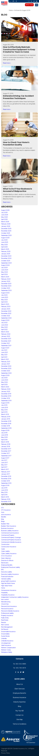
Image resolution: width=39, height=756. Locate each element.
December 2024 (6, 256)
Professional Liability (7, 613)
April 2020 (4, 384)
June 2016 (4, 490)
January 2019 (5, 419)
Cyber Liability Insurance (8, 553)
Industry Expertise (19, 702)
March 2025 (5, 249)
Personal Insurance (7, 609)
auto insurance (6, 514)
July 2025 (4, 240)
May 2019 (4, 410)
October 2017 (5, 453)
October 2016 (5, 481)
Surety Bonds (5, 636)
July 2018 (4, 433)
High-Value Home (6, 586)
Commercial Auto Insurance (10, 533)
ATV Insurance (5, 510)
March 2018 (5, 442)
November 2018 (6, 423)
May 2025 (4, 244)
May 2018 (4, 437)
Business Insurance (7, 528)
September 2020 (6, 373)
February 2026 (5, 224)
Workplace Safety (6, 652)
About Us (19, 684)
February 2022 (5, 334)
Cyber (3, 549)
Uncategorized (5, 643)
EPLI (2, 569)
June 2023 (4, 297)
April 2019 (4, 412)
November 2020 (6, 368)
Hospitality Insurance (7, 595)
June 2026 (4, 215)
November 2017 (6, 451)
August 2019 (5, 403)
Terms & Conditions (19, 724)
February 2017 (5, 472)
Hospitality (4, 592)
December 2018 (6, 421)
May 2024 (4, 272)
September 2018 (6, 428)
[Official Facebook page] (29, 1)
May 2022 (4, 327)
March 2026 (5, 221)
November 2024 (6, 258)
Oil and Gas (5, 604)
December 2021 (6, 338)
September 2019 (6, 400)
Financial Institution (7, 576)
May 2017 (4, 465)
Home (11, 10)
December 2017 (6, 449)
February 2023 (5, 306)
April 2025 (4, 247)
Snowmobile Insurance (8, 631)
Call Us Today (29, 4)
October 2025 (5, 233)
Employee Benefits (6, 565)
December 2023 (6, 283)
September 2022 (6, 318)
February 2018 (5, 444)
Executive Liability (6, 572)
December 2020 (6, 366)
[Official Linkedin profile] (31, 1)
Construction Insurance (8, 547)
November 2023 (6, 286)
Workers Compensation (8, 647)
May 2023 (4, 300)
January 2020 (5, 391)
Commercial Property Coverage (11, 537)
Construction (5, 544)
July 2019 (4, 405)
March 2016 (5, 497)
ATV (2, 508)
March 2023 (5, 304)
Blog (19, 706)
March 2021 (5, 359)
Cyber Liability (5, 551)
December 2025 (6, 228)
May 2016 (4, 492)
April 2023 (4, 302)
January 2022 (5, 336)
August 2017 (5, 458)
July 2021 (4, 350)
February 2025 (5, 251)
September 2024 (6, 263)
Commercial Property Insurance (11, 540)
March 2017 (5, 469)
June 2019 (4, 407)
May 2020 (4, 382)
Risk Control (5, 625)
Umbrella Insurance (7, 641)
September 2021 (6, 345)
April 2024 (4, 274)
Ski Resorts (4, 629)
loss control (5, 599)
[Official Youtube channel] (36, 1)
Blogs (3, 521)
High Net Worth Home (8, 583)
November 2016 (6, 478)
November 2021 (6, 341)
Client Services (19, 689)
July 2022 (4, 322)
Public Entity (5, 618)
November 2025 (6, 231)
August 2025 (5, 238)
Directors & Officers (7, 560)
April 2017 (4, 467)
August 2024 (5, 265)
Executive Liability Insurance (10, 574)
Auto (2, 512)
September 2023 (6, 290)
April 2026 (4, 219)
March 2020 (5, 387)
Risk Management (7, 627)
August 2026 (5, 210)
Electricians (4, 563)
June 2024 (4, 270)
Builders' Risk (5, 524)
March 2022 (5, 332)
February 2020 (5, 389)
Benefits (3, 517)
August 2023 (5, 293)
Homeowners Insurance (8, 590)
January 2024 (5, 281)
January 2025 (5, 254)
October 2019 (5, 398)
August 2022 (5, 320)
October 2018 (5, 426)
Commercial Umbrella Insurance (11, 542)
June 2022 (4, 325)
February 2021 (5, 361)
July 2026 (4, 212)
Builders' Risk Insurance (8, 526)
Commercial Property (7, 535)
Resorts (3, 622)
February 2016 (5, 499)
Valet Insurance (6, 645)
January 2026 (5, 226)
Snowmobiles (5, 634)
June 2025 (4, 242)
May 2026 (4, 217)
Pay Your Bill (19, 711)
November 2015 (6, 501)
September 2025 (6, 235)
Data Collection (6, 558)
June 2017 (4, 462)
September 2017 (6, 456)
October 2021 (5, 343)
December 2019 (6, 394)
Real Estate (4, 620)
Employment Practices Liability (10, 567)
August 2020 (5, 375)
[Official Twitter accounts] (34, 1)
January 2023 (5, 309)
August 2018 (5, 430)
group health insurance (8, 581)
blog (2, 519)
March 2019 (5, 414)
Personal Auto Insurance (9, 606)
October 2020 (5, 371)
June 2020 (4, 380)
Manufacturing (5, 602)
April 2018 (4, 440)
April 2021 (4, 357)
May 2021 (4, 355)
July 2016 (4, 488)
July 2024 (4, 267)
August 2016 (5, 485)
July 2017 (4, 460)
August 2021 (5, 348)
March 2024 (5, 277)
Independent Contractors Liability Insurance (14, 597)
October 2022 (5, 316)
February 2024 (5, 279)
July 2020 (4, 378)
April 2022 (4, 329)
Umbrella (4, 638)
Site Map (20, 719)
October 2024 (5, 261)
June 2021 (4, 352)
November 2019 (6, 396)
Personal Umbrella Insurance (10, 611)
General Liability (6, 579)
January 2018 (5, 446)
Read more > (7, 63)
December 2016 (6, 476)
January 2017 (5, 474)
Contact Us (19, 715)
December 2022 (6, 311)
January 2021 (5, 364)
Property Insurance (7, 615)
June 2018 (4, 435)
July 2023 (4, 295)
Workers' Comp (6, 650)
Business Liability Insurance (9, 530)
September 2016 (6, 483)
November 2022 (6, 313)
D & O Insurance (6, 556)
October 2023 (5, 288)
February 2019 (5, 417)
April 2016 (4, 495)
